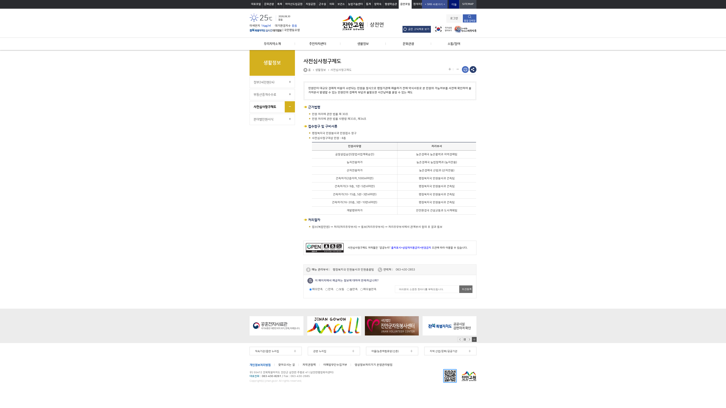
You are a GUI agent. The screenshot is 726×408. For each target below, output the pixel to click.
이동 (454, 4)
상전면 (377, 25)
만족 (331, 289)
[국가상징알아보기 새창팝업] (441, 29)
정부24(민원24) (264, 82)
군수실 (322, 4)
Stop (464, 339)
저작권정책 (309, 364)
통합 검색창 (469, 20)
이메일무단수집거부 (335, 364)
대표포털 (256, 4)
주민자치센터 (317, 44)
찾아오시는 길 (286, 364)
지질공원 (311, 4)
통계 (368, 4)
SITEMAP (468, 4)
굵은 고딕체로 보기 (418, 29)
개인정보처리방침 (260, 364)
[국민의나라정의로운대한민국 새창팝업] (464, 29)
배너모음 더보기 (474, 339)
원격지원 (418, 4)
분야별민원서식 (263, 119)
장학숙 (378, 4)
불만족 (354, 289)
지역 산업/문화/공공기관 (443, 351)
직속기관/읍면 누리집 (267, 351)
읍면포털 (405, 4)
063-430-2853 (405, 269)
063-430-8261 (271, 376)
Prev (460, 339)
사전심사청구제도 (265, 107)
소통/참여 (454, 44)
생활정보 (363, 44)
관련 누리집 (319, 351)
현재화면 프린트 (465, 69)
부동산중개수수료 (265, 94)
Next (469, 339)
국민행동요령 (292, 30)
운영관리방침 (373, 364)
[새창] (450, 375)
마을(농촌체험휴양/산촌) (385, 351)
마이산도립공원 (293, 4)
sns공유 (473, 69)
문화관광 (269, 4)
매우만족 (317, 289)
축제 (279, 4)
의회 (331, 4)
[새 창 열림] (266, 30)
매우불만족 (369, 289)
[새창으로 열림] (276, 325)
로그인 (454, 18)
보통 (341, 289)
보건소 (341, 4)
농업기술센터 (355, 4)
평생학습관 (391, 4)
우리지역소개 (272, 44)
